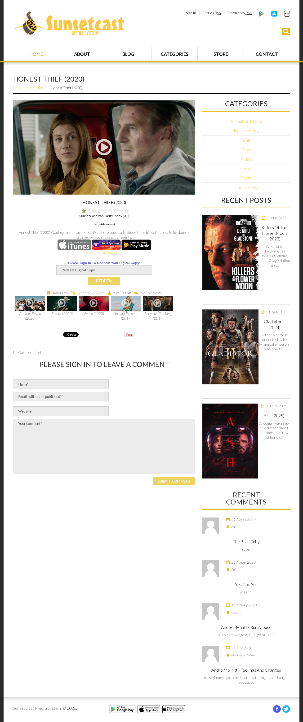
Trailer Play (60, 293)
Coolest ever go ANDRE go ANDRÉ (246, 635)
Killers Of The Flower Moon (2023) (274, 233)
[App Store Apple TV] (287, 15)
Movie (246, 149)
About (82, 54)
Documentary (246, 130)
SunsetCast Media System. (37, 708)
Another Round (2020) (30, 315)
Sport (246, 177)
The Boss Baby (246, 541)
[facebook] (277, 709)
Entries (212, 13)
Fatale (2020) (94, 313)
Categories (174, 54)
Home (36, 54)
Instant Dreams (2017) (126, 315)
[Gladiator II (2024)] (230, 346)
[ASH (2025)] (230, 441)
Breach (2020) (62, 313)
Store (221, 54)
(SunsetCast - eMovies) (104, 253)
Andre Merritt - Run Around (246, 627)
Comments (240, 13)
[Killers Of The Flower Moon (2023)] (230, 252)
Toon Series (246, 187)
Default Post (122, 293)
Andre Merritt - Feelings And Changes (246, 670)
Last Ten (36, 88)
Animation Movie (246, 121)
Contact (267, 54)
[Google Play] (261, 15)
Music (246, 158)
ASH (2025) (273, 415)
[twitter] (286, 709)
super (246, 549)
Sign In (191, 13)
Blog (128, 54)
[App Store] (274, 15)
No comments (151, 293)
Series (246, 168)
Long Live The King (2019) (158, 315)
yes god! (246, 592)
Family (246, 140)
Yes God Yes (246, 584)
